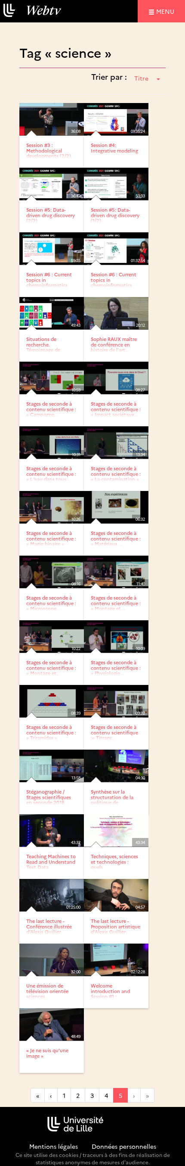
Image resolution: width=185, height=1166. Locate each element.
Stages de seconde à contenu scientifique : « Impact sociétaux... (116, 408)
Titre (141, 78)
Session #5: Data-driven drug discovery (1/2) (115, 214)
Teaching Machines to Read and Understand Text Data (51, 861)
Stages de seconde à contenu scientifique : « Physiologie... (116, 667)
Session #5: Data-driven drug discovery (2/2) (50, 214)
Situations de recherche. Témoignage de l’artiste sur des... (45, 347)
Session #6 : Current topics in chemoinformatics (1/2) (49, 282)
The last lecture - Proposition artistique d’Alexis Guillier (115, 926)
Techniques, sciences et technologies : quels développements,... (114, 864)
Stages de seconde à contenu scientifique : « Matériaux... (116, 538)
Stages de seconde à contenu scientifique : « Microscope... (51, 602)
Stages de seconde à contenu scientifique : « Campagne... (51, 408)
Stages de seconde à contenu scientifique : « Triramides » (51, 732)
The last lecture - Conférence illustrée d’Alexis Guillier (49, 926)
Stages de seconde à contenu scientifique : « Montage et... (116, 602)
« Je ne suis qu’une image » (47, 1053)
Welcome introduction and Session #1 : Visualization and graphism (110, 996)
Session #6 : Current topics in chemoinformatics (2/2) (113, 282)
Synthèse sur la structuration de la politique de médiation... (112, 799)
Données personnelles (124, 1146)
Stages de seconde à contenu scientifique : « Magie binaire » (51, 538)
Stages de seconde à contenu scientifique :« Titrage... (114, 732)
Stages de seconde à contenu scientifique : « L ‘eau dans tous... (51, 473)
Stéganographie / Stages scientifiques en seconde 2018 (48, 796)
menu (166, 11)
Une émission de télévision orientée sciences (47, 990)
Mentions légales (53, 1146)
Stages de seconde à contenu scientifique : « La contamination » (116, 473)
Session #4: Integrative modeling (114, 147)
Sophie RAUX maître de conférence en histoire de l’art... (114, 344)
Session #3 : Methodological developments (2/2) (48, 150)
